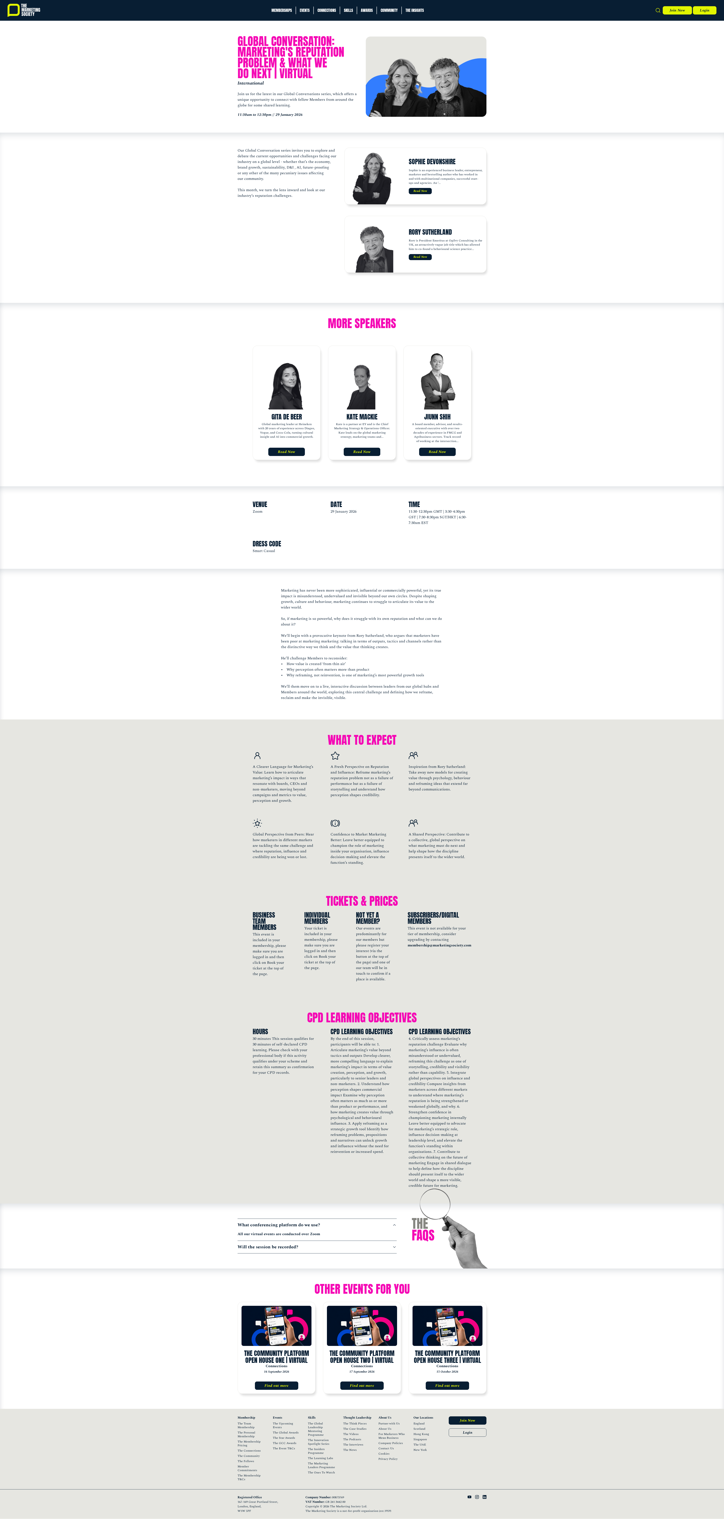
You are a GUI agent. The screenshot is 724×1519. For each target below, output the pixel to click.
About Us (384, 1429)
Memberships (282, 10)
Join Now (677, 10)
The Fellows (246, 1461)
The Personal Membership (246, 1434)
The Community (249, 1456)
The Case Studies (355, 1429)
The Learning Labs (320, 1458)
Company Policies (390, 1443)
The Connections (249, 1450)
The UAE (419, 1444)
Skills (348, 10)
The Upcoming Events (283, 1425)
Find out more (277, 1385)
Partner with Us (389, 1423)
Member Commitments (247, 1468)
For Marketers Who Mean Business (391, 1436)
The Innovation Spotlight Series (318, 1442)
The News (350, 1450)
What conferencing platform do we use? (279, 1225)
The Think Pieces (355, 1423)
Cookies (384, 1453)
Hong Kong (421, 1434)
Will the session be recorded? (268, 1247)
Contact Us (386, 1448)
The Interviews (353, 1444)
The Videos (351, 1434)
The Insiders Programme (316, 1451)
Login (704, 10)
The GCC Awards (284, 1443)
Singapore (420, 1439)
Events (305, 10)
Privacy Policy (388, 1459)
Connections (327, 10)
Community (389, 10)
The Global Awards (286, 1432)
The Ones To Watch (321, 1472)
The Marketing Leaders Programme (321, 1465)
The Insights (415, 10)
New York (420, 1450)
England (419, 1423)
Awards (367, 10)
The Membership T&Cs (249, 1477)
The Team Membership (246, 1425)
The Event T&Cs (284, 1448)
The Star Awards (284, 1438)
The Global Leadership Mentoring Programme (316, 1429)
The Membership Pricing (249, 1443)
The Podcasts (352, 1439)
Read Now (420, 191)
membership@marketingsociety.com (439, 945)
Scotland (419, 1429)
